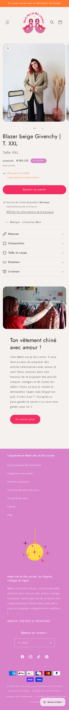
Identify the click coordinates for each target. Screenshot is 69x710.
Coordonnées (36, 702)
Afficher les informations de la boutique (30, 212)
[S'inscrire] (50, 643)
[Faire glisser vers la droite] (43, 129)
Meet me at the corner (26, 686)
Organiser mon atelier (20, 473)
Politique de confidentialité (19, 696)
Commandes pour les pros (23, 490)
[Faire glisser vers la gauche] (26, 129)
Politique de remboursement (47, 691)
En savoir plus (25, 419)
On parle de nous (17, 498)
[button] (7, 22)
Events (11, 506)
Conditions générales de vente (51, 696)
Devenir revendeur (18, 481)
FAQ (10, 515)
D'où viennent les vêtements (24, 465)
